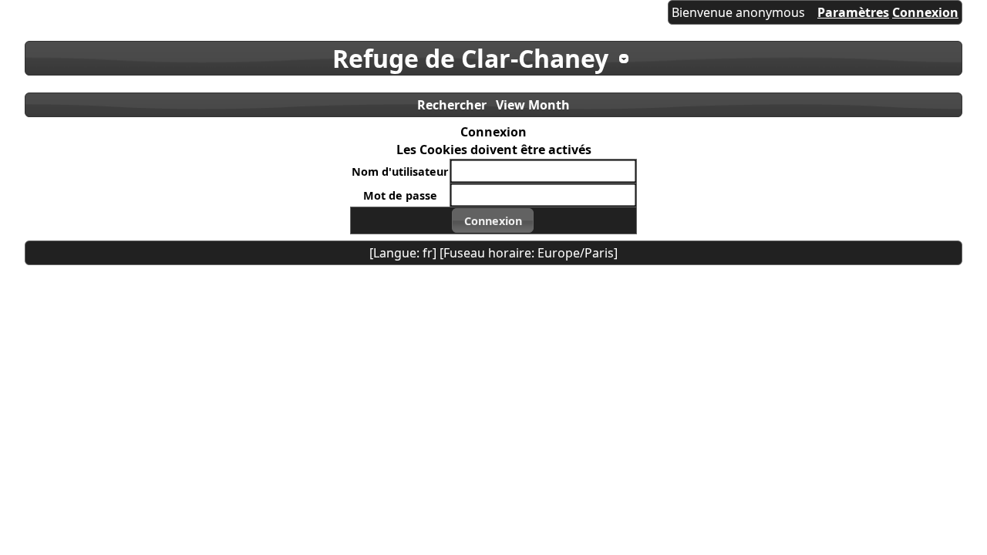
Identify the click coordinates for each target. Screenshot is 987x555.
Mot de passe (400, 195)
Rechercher (452, 104)
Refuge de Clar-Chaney (470, 58)
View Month (533, 104)
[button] (493, 221)
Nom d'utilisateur (400, 171)
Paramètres (853, 12)
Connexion (925, 12)
